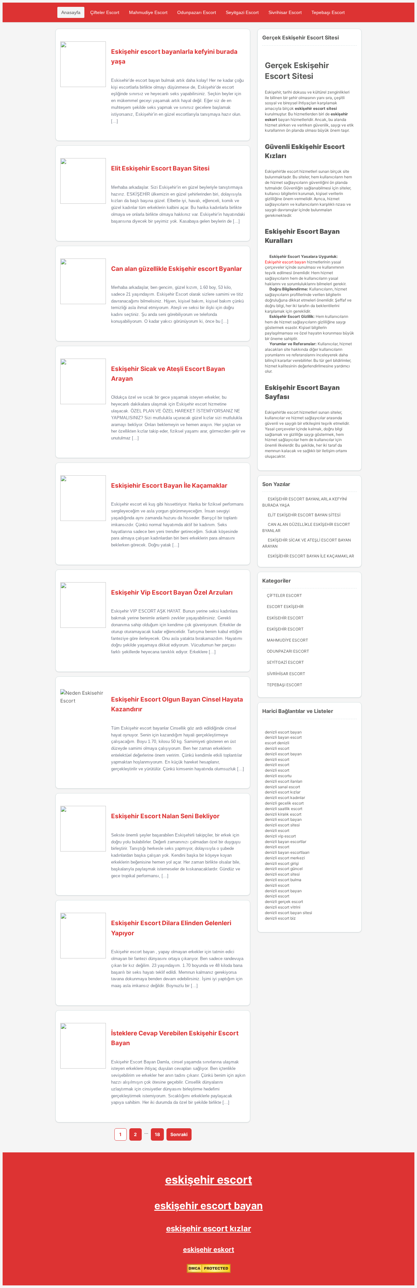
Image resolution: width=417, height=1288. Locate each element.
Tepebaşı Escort (328, 12)
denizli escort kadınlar (285, 797)
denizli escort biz (280, 918)
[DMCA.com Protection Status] (209, 1271)
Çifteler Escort (104, 12)
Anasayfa (70, 12)
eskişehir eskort (208, 1249)
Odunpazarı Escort (196, 12)
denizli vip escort (280, 836)
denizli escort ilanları (283, 781)
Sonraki (179, 1134)
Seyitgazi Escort (242, 12)
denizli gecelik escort (284, 803)
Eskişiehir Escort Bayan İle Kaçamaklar (311, 556)
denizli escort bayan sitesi (288, 912)
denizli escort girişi (282, 863)
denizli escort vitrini (282, 907)
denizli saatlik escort (283, 808)
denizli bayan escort (283, 737)
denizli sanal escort (282, 786)
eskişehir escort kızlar (208, 1228)
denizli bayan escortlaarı (287, 852)
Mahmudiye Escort (148, 12)
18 (157, 1134)
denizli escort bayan (283, 732)
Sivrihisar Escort (285, 12)
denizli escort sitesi (282, 824)
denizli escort (277, 748)
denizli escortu (278, 775)
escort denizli (277, 742)
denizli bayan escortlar (285, 841)
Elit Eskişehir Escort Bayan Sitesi (304, 514)
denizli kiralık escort (283, 814)
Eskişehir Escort (285, 629)
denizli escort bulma (283, 879)
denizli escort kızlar (282, 792)
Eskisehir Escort (285, 617)
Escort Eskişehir (285, 606)
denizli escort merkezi (285, 857)
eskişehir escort (208, 1179)
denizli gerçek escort (284, 901)
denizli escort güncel (284, 868)
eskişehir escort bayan (208, 1205)
